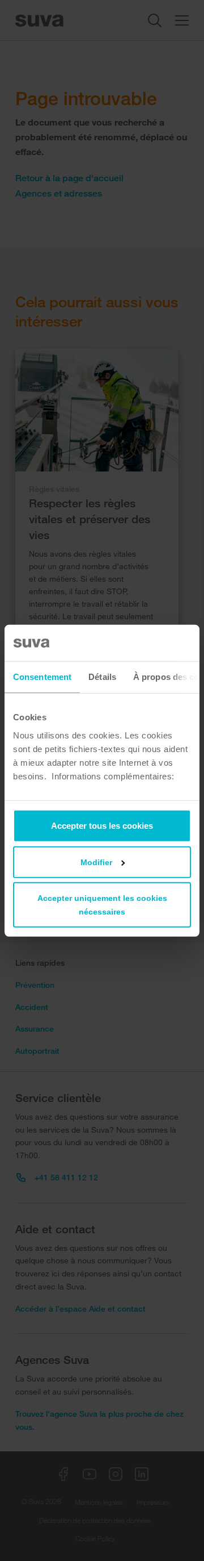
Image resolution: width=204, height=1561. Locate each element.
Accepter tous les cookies (102, 825)
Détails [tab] (102, 677)
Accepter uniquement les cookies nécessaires (102, 904)
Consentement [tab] (42, 677)
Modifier (96, 861)
